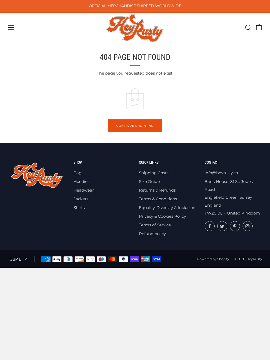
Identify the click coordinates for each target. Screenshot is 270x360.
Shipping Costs (153, 172)
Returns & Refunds (157, 190)
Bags (78, 172)
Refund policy (152, 233)
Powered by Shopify (213, 259)
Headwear (84, 190)
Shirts (79, 207)
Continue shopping (135, 126)
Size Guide (149, 181)
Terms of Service (155, 224)
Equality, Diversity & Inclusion (167, 207)
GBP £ (15, 259)
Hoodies (81, 181)
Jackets (81, 198)
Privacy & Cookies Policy (162, 216)
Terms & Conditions (158, 198)
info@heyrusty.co (221, 172)
